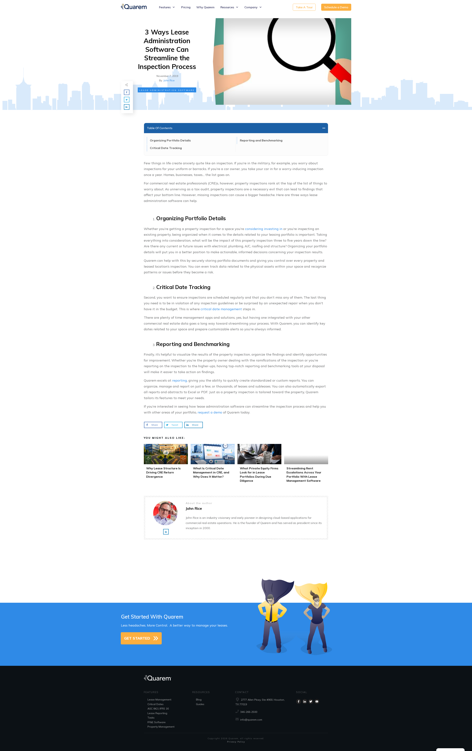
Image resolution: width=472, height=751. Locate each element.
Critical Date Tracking (166, 148)
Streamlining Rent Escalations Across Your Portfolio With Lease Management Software (306, 464)
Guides (200, 704)
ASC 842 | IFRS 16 (158, 708)
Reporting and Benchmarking (261, 140)
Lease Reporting (157, 713)
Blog (199, 699)
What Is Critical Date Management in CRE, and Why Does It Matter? (213, 464)
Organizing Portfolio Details (170, 140)
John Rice (169, 80)
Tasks (151, 717)
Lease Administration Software (167, 90)
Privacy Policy (236, 741)
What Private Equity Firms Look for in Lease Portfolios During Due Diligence (259, 464)
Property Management (161, 726)
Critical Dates (156, 704)
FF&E (150, 722)
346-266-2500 (248, 712)
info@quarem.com (251, 719)
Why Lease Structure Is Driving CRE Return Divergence (166, 464)
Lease (151, 699)
